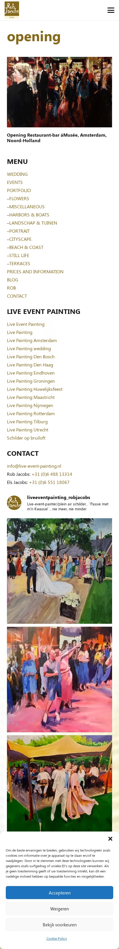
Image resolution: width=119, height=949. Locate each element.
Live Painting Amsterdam (32, 340)
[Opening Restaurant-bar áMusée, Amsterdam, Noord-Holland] (59, 92)
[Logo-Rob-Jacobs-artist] (12, 10)
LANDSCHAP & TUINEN (33, 223)
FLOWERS (19, 198)
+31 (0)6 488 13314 (51, 474)
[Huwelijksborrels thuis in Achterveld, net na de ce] (59, 571)
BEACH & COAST (26, 247)
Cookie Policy (57, 938)
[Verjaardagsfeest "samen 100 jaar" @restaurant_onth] (59, 679)
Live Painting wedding (29, 348)
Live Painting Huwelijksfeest (34, 389)
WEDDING (17, 174)
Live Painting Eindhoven (31, 373)
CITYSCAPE (20, 239)
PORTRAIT (19, 231)
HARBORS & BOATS (29, 215)
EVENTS (15, 182)
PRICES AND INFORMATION (35, 271)
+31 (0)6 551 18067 (49, 482)
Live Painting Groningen (31, 381)
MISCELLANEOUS (27, 206)
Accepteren (59, 893)
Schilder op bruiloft (26, 438)
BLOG (12, 279)
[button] (110, 839)
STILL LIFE (19, 255)
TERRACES (19, 263)
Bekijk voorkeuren (60, 925)
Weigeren (59, 909)
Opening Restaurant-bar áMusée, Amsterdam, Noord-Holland (57, 137)
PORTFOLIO (19, 190)
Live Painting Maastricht (31, 397)
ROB (11, 288)
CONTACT (17, 296)
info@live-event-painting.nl (34, 466)
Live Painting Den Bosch (31, 356)
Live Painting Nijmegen (30, 405)
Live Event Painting (25, 324)
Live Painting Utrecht (27, 429)
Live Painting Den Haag (30, 364)
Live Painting (19, 332)
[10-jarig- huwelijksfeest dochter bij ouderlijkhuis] (59, 788)
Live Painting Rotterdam (31, 413)
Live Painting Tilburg (27, 421)
